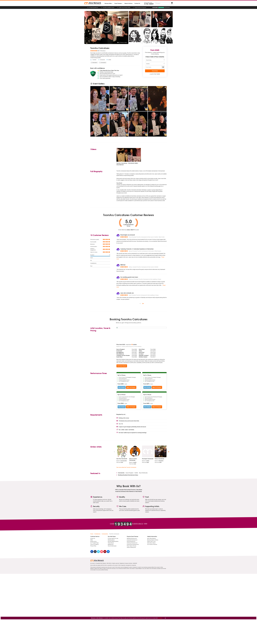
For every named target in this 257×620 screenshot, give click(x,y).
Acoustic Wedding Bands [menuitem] (113, 541)
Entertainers (94, 62)
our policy (160, 618)
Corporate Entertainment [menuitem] (132, 540)
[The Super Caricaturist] (148, 451)
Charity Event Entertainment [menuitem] (133, 544)
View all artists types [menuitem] (112, 546)
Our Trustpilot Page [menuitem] (94, 542)
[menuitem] (109, 3)
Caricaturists (103, 62)
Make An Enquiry (131, 387)
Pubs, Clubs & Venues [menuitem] (131, 546)
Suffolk (109, 59)
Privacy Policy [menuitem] (93, 546)
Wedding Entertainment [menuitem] (132, 538)
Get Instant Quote (121, 366)
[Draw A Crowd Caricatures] (135, 451)
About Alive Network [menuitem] (151, 538)
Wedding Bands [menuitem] (111, 540)
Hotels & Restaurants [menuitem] (131, 547)
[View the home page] (92, 3)
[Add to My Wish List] (171, 13)
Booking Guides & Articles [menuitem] (152, 540)
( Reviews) (97, 50)
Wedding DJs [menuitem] (110, 544)
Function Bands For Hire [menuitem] (113, 538)
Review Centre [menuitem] (93, 541)
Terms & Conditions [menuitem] (94, 544)
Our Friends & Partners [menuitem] (152, 544)
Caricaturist (102, 59)
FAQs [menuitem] (91, 540)
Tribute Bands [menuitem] (111, 542)
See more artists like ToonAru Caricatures (126, 467)
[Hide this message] (165, 618)
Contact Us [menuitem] (92, 538)
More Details (121, 387)
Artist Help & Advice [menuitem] (151, 542)
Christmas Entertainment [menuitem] (132, 542)
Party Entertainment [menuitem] (131, 541)
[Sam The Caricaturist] (122, 451)
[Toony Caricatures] (161, 451)
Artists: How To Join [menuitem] (151, 541)
